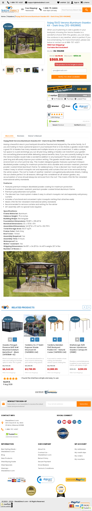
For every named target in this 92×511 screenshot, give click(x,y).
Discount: (68, 56)
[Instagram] (74, 422)
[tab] (9, 136)
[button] (7, 505)
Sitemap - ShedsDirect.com (8, 469)
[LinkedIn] (79, 422)
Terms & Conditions (46, 468)
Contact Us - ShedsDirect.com (44, 453)
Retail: (52, 56)
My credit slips (80, 452)
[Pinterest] (69, 422)
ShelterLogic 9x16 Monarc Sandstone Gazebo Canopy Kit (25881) (78, 348)
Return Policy (43, 458)
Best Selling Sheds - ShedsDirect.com (9, 450)
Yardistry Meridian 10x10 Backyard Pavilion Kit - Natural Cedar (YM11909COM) (56, 348)
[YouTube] (64, 422)
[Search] (86, 9)
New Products (6, 458)
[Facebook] (59, 422)
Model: (50, 51)
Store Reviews (43, 465)
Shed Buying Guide (8, 461)
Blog (3, 455)
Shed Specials (6, 465)
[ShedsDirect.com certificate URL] (46, 392)
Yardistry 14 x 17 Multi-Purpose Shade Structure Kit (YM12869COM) (34, 348)
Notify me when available (69, 77)
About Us (41, 449)
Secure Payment (44, 461)
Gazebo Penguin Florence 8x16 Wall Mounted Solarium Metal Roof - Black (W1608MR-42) (11, 350)
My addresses (80, 449)
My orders (79, 456)
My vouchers (80, 459)
